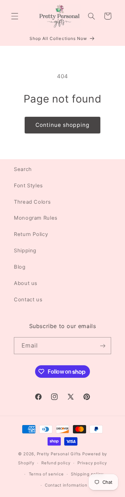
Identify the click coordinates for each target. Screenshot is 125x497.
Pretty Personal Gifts (59, 453)
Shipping (25, 250)
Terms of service (46, 474)
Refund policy (55, 463)
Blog (20, 267)
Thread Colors (32, 202)
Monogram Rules (36, 218)
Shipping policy (87, 474)
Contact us (28, 299)
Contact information (66, 485)
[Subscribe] (103, 345)
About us (26, 283)
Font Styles (28, 185)
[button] (15, 16)
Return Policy (31, 234)
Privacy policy (92, 463)
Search (23, 169)
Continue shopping (62, 125)
